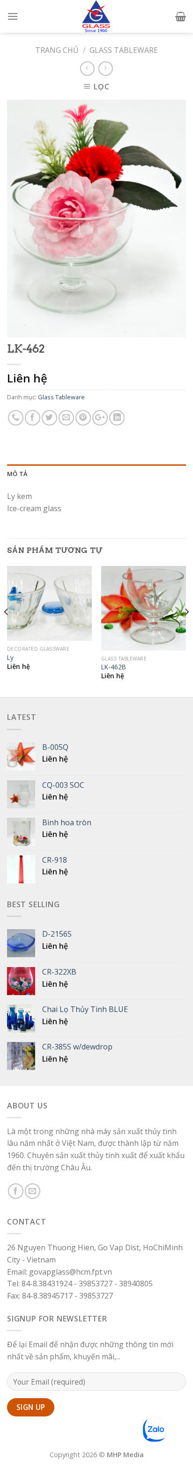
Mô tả (17, 473)
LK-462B (113, 667)
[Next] (186, 631)
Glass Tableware (123, 50)
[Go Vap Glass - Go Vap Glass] (96, 16)
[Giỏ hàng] (180, 16)
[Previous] (6, 631)
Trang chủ (57, 50)
